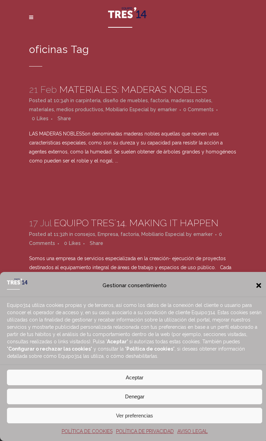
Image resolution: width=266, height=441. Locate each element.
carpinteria (88, 100)
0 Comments (198, 109)
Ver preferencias (134, 415)
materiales (41, 109)
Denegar (134, 396)
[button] (258, 285)
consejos (84, 234)
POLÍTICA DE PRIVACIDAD (145, 431)
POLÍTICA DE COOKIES (87, 431)
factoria (159, 100)
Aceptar (134, 377)
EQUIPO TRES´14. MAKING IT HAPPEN (136, 223)
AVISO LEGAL (192, 431)
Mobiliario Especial (127, 109)
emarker (167, 109)
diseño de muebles (125, 100)
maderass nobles (191, 100)
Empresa (108, 234)
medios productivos (79, 109)
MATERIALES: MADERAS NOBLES (133, 89)
